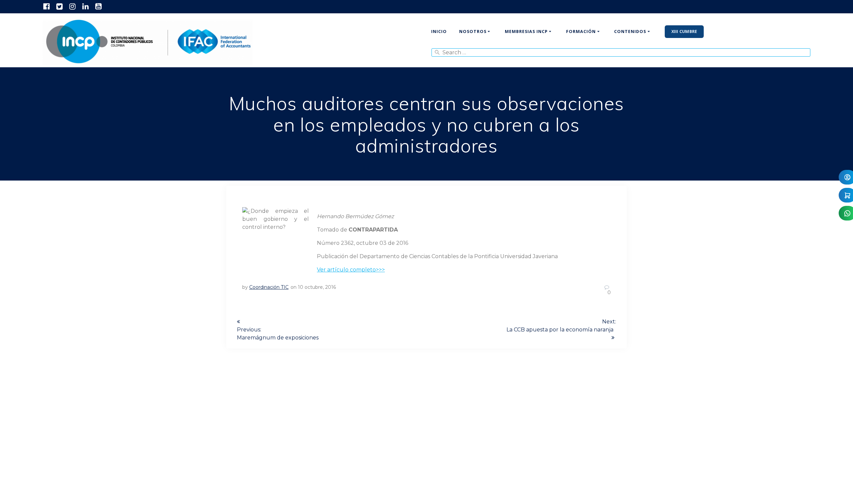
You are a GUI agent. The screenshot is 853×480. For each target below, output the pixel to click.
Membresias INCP (526, 31)
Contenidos (630, 31)
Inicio (439, 31)
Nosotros (472, 31)
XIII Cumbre (684, 31)
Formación (581, 31)
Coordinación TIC (269, 287)
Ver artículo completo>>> (351, 269)
